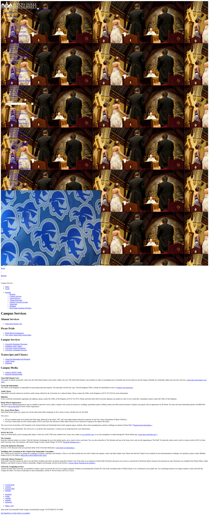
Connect (8, 37)
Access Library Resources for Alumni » (82, 463)
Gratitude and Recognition (19, 57)
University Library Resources (15, 348)
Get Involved (9, 485)
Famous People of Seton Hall (20, 49)
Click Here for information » (65, 448)
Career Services (15, 69)
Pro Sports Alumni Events (18, 35)
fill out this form (13, 406)
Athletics (13, 96)
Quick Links (9, 84)
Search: (3, 104)
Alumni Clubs (14, 24)
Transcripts (13, 79)
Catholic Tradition (16, 92)
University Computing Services (16, 350)
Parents (12, 30)
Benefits (8, 65)
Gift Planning (14, 61)
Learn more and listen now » (148, 434)
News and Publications (17, 45)
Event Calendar (15, 88)
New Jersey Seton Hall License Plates (18, 335)
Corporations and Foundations (20, 55)
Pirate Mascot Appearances (14, 333)
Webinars (13, 73)
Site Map (4, 513)
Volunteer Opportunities (18, 32)
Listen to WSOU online (13, 372)
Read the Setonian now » (72, 442)
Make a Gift (14, 63)
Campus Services (15, 75)
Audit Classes (10, 361)
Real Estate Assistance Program (20, 80)
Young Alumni (15, 28)
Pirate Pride (14, 47)
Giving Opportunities (17, 59)
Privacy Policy (12, 513)
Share (7, 287)
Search (29, 104)
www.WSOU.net (88, 434)
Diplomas (8, 363)
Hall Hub (13, 34)
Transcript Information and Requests (17, 359)
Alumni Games (15, 43)
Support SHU (10, 51)
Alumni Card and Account (19, 71)
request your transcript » (125, 387)
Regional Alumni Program (19, 26)
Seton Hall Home (16, 98)
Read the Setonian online (13, 374)
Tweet (7, 289)
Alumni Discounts (16, 77)
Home (3, 268)
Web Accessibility (24, 513)
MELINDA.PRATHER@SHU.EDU (34, 455)
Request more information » (142, 425)
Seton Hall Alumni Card (13, 324)
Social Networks (15, 41)
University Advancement (18, 86)
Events (12, 22)
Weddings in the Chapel (13, 346)
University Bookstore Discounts (16, 344)
